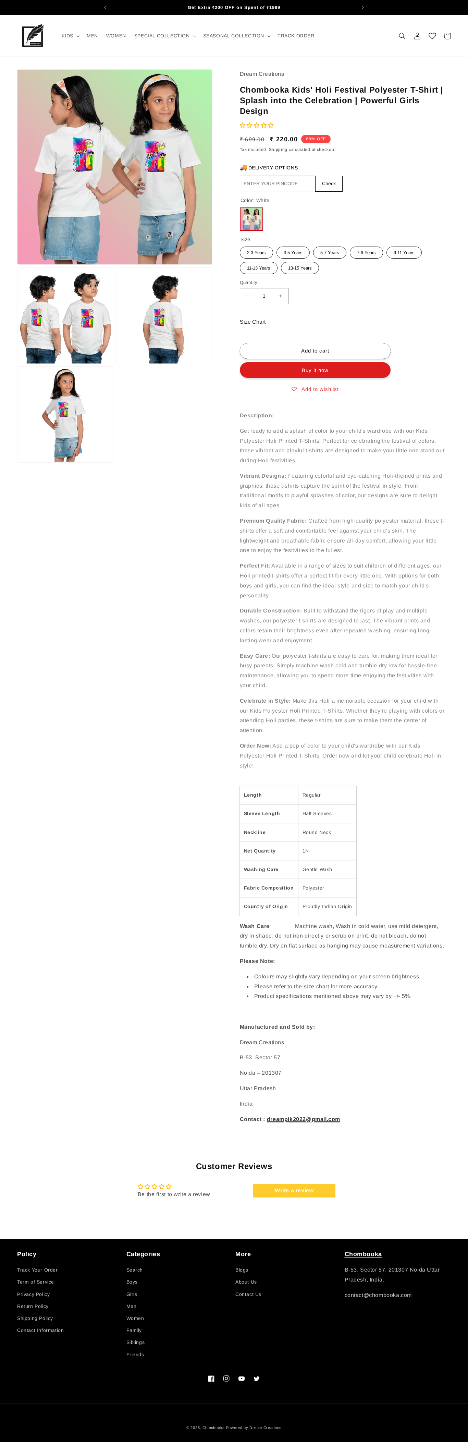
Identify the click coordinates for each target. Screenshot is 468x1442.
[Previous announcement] (105, 7)
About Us (246, 1282)
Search (134, 1270)
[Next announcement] (362, 7)
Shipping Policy (35, 1318)
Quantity (249, 282)
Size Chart (253, 322)
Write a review (294, 1190)
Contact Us (248, 1294)
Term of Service (35, 1282)
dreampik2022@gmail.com (303, 1119)
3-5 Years (293, 251)
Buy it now (315, 370)
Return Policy (33, 1306)
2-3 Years (256, 251)
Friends (135, 1354)
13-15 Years (300, 266)
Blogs (241, 1270)
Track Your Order (37, 1270)
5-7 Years (329, 251)
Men (131, 1306)
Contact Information (40, 1330)
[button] (70, 35)
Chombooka (363, 1254)
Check (329, 183)
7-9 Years (366, 251)
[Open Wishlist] (432, 36)
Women (135, 1318)
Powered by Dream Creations (254, 1428)
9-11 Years (404, 251)
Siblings (135, 1342)
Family (134, 1330)
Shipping (278, 149)
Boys (132, 1282)
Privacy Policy (33, 1294)
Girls (131, 1294)
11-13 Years (259, 266)
